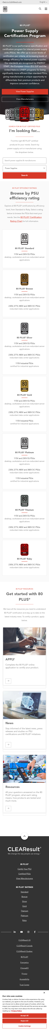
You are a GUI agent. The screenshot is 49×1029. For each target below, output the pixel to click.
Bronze (24, 897)
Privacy (24, 974)
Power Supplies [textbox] (11, 168)
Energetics (24, 963)
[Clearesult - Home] (24, 851)
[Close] (44, 992)
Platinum (24, 916)
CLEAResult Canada (24, 946)
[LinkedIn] (14, 932)
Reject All (24, 1021)
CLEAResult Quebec (24, 951)
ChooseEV (24, 968)
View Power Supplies (25, 92)
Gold (24, 906)
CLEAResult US (24, 940)
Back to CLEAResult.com (12, 2)
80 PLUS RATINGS (24, 887)
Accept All (24, 1016)
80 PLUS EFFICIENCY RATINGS (24, 188)
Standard (24, 892)
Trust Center (24, 985)
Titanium (24, 911)
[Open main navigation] (45, 9)
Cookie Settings (24, 1026)
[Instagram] (28, 932)
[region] (24, 1009)
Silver (24, 902)
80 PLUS (24, 864)
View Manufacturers (25, 99)
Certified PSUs (24, 874)
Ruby (24, 921)
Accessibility (24, 979)
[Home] (5, 9)
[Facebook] (35, 932)
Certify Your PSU (24, 869)
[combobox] (24, 168)
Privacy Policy (16, 1011)
